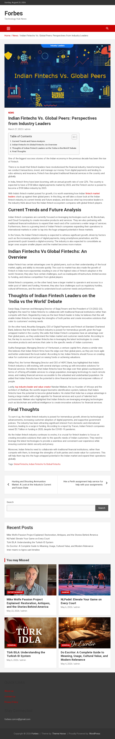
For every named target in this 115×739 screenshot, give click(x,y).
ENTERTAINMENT (15, 592)
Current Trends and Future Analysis (28, 141)
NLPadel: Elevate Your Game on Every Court (28, 538)
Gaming (65, 592)
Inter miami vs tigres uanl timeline (23, 549)
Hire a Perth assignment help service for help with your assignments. (83, 483)
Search (10, 502)
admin (28, 129)
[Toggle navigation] (8, 28)
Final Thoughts (19, 151)
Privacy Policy (11, 702)
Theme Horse (59, 733)
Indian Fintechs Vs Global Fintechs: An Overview (35, 144)
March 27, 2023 (15, 129)
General (12, 645)
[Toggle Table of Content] (72, 137)
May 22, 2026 (13, 611)
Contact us (9, 696)
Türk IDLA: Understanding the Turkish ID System (30, 542)
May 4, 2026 (66, 664)
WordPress (94, 733)
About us (8, 691)
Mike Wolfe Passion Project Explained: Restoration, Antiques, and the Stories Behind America (52, 535)
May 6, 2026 (66, 607)
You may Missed (18, 560)
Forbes (13, 13)
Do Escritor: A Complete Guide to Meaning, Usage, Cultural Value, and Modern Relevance (50, 546)
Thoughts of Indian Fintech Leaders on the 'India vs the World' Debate (44, 148)
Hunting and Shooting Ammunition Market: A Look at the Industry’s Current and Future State (31, 484)
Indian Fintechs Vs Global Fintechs (44, 464)
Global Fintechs (21, 464)
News (11, 113)
